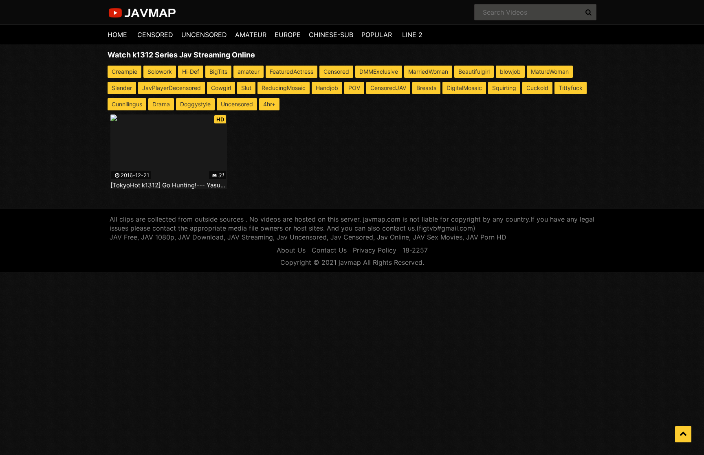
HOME (117, 35)
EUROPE (288, 35)
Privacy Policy (374, 250)
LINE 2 (412, 35)
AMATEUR (250, 35)
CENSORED (155, 35)
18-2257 (415, 250)
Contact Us (329, 250)
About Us (291, 250)
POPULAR (376, 35)
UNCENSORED (204, 35)
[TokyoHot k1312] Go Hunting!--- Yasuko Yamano (168, 185)
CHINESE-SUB (331, 35)
